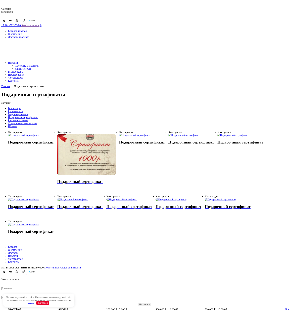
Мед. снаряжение (18, 114)
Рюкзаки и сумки (18, 120)
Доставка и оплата (18, 37)
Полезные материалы (27, 65)
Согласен (43, 303)
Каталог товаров (17, 31)
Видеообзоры (15, 71)
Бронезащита (15, 111)
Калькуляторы (23, 68)
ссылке (31, 303)
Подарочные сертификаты (23, 117)
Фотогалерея (15, 77)
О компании (15, 34)
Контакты (13, 80)
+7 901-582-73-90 (11, 25)
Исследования (16, 74)
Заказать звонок (30, 25)
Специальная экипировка (22, 123)
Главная (5, 86)
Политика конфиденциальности (62, 267)
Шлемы (12, 126)
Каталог (12, 246)
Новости (13, 62)
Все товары (14, 108)
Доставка (13, 252)
